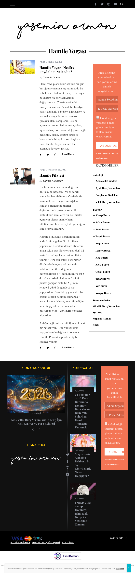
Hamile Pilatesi (52, 175)
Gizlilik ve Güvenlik (20, 542)
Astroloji (98, 175)
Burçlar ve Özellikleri (107, 195)
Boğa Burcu (102, 243)
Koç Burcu (101, 257)
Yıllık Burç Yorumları (107, 202)
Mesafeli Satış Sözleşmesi (46, 542)
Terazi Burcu (102, 279)
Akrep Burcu (102, 215)
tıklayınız (120, 568)
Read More (68, 154)
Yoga (42, 62)
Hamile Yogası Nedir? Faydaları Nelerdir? (57, 69)
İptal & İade (68, 542)
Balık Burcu (102, 229)
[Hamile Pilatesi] (22, 176)
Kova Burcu (102, 264)
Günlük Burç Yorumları (106, 306)
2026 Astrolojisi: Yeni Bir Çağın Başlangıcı (36, 421)
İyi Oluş (97, 312)
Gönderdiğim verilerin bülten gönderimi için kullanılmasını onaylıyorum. (106, 127)
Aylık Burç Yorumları (107, 188)
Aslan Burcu (102, 222)
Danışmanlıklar (101, 300)
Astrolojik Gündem (106, 181)
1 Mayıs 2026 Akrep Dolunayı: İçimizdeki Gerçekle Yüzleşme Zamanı (83, 513)
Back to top (116, 538)
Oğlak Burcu (102, 271)
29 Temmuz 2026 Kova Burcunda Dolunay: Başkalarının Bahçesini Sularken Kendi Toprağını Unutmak (83, 411)
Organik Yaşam (102, 318)
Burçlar (97, 209)
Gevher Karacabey (53, 180)
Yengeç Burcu (103, 293)
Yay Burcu (101, 286)
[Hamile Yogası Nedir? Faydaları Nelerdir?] (22, 67)
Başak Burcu (102, 236)
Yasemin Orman (51, 77)
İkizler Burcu (102, 250)
